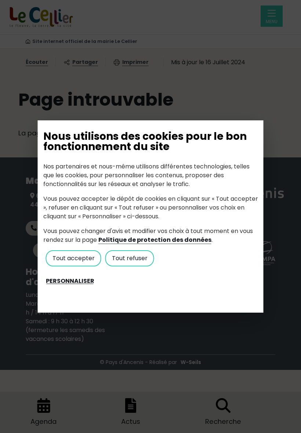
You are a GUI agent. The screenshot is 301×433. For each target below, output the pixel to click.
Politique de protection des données (154, 240)
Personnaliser (70, 281)
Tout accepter (73, 258)
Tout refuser (130, 258)
